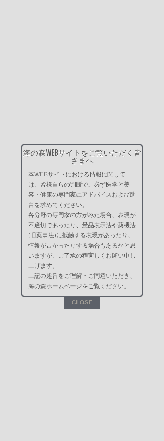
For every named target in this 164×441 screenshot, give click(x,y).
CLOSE (82, 302)
